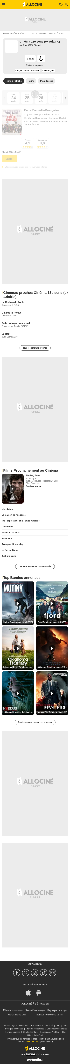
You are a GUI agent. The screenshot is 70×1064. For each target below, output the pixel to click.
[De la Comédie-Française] (12, 122)
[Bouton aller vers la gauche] (4, 98)
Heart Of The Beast (11, 532)
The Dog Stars (33, 475)
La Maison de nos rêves (14, 515)
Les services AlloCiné (49, 1032)
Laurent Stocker (58, 121)
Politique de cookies (14, 1029)
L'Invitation (7, 509)
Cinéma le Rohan (11, 312)
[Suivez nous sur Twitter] (26, 972)
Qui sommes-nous (20, 1025)
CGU (58, 1025)
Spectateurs (42, 140)
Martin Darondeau (38, 118)
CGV (65, 1025)
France (55, 114)
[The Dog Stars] (13, 489)
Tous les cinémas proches (35, 348)
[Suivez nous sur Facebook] (17, 972)
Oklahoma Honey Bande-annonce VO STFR (18, 667)
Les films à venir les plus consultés (35, 566)
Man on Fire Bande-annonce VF (52, 712)
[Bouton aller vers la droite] (65, 98)
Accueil (6, 33)
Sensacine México (46, 1014)
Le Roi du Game (10, 550)
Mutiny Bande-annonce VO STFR (18, 622)
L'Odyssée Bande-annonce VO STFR (52, 667)
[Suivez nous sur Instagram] (35, 972)
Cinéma (14, 33)
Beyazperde (53, 1010)
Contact (6, 1025)
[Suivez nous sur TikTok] (44, 972)
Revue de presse (12, 1032)
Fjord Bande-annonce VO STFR (52, 622)
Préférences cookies (35, 1029)
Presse (28, 140)
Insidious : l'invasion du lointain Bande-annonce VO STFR (18, 712)
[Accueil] (32, 4)
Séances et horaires (27, 33)
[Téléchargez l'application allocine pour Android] (40, 992)
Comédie (45, 114)
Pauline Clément (39, 121)
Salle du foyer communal (16, 323)
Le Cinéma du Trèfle (13, 302)
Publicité (49, 1025)
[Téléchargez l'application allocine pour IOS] (30, 992)
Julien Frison (31, 124)
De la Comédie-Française (41, 110)
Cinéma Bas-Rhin (45, 33)
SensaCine (31, 1010)
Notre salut (7, 538)
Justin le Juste (9, 556)
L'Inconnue (7, 526)
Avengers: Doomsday (12, 544)
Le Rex (5, 333)
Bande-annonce (33, 486)
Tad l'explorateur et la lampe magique (21, 521)
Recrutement (37, 1025)
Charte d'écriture (30, 1032)
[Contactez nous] (53, 972)
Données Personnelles (57, 1029)
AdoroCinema (14, 1014)
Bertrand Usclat (57, 118)
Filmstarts (8, 1010)
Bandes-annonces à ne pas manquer (35, 722)
